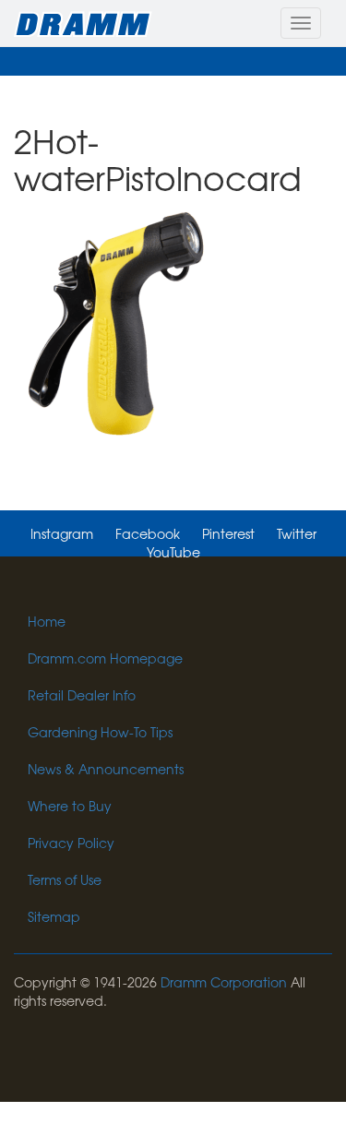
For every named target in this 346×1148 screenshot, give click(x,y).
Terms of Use (64, 879)
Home (47, 621)
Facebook (147, 533)
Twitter (296, 533)
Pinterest (228, 533)
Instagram (61, 533)
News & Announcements (106, 768)
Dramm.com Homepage (105, 658)
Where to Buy (70, 805)
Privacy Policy (71, 842)
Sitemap (54, 916)
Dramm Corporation (224, 982)
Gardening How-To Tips (100, 732)
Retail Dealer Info (82, 695)
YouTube (173, 552)
